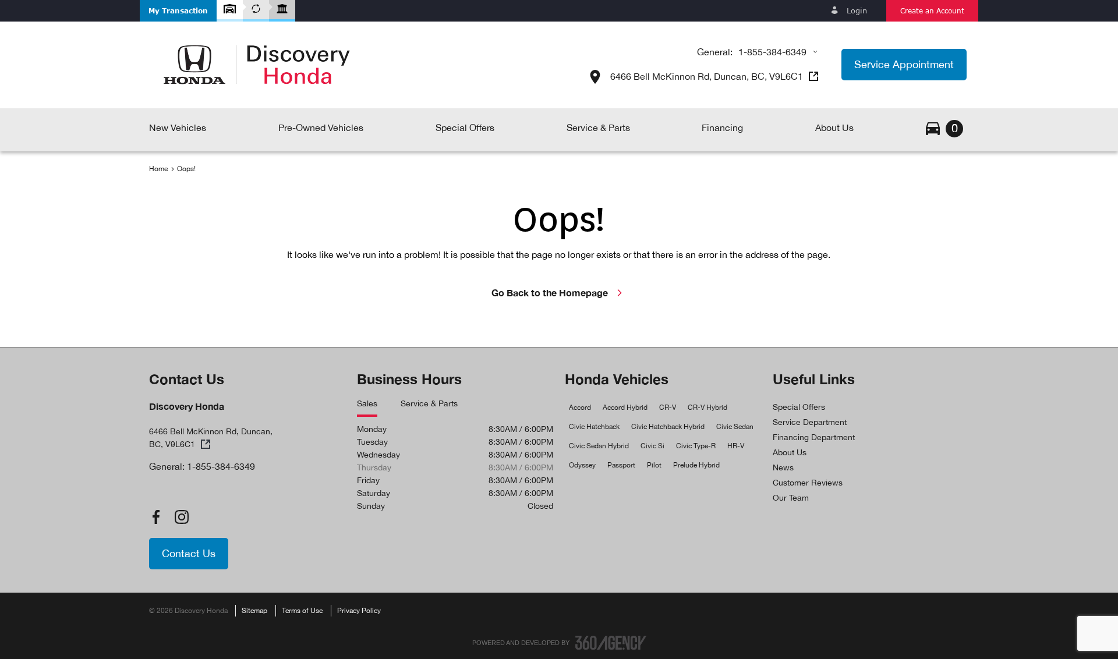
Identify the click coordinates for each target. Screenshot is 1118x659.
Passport (621, 465)
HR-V (735, 446)
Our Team (791, 497)
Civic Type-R (696, 446)
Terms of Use (302, 611)
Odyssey (582, 465)
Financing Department (814, 437)
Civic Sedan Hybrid (599, 446)
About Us (789, 452)
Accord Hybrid (625, 407)
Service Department (810, 422)
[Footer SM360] (610, 643)
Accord (580, 407)
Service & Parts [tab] (429, 403)
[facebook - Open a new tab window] (156, 517)
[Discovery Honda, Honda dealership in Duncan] (256, 65)
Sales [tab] (367, 403)
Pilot (654, 465)
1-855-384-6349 (772, 52)
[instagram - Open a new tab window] (182, 517)
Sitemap (254, 611)
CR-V (667, 407)
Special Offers (799, 407)
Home (158, 169)
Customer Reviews (808, 482)
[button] (178, 11)
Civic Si (652, 446)
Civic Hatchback (594, 427)
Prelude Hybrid (696, 465)
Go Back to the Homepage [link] (549, 292)
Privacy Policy (359, 611)
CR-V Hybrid (707, 407)
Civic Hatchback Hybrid (668, 427)
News (783, 467)
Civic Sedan (734, 427)
